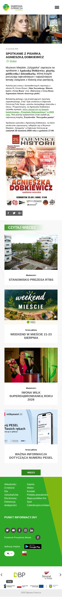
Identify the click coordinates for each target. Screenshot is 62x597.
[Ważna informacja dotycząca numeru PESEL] (31, 436)
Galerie (30, 484)
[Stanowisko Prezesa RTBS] (31, 260)
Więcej (31, 472)
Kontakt (31, 491)
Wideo (30, 488)
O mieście (9, 488)
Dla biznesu (10, 498)
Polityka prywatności (37, 495)
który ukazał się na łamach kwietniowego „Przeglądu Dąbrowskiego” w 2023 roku (30, 112)
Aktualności (10, 484)
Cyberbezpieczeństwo (38, 505)
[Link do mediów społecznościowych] (7, 530)
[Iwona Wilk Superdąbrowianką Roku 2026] (31, 376)
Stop (9, 581)
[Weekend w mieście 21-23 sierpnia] (31, 316)
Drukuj (13, 61)
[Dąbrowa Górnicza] (13, 7)
